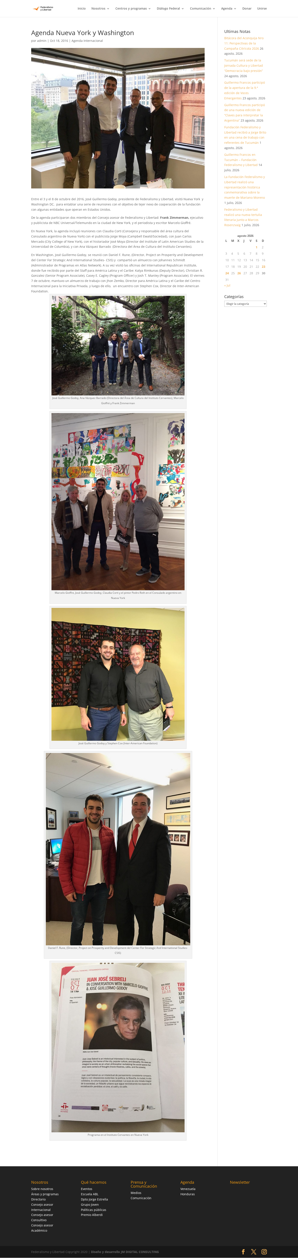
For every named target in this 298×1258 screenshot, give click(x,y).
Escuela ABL (89, 1194)
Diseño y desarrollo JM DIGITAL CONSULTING (125, 1252)
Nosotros (98, 8)
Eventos (86, 1189)
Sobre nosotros (42, 1189)
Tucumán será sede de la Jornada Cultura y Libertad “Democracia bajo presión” (243, 65)
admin (41, 41)
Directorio (38, 1199)
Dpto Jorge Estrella (94, 1199)
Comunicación (200, 8)
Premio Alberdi (92, 1215)
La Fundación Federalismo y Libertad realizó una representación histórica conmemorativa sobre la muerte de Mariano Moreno (244, 187)
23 (263, 266)
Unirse (262, 8)
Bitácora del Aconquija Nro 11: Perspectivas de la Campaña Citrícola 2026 (244, 43)
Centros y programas (131, 8)
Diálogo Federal (168, 8)
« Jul (227, 285)
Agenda (226, 8)
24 (227, 273)
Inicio (82, 8)
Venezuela (187, 1189)
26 (239, 273)
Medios (136, 1193)
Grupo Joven (90, 1204)
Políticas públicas (93, 1210)
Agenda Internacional (87, 41)
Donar (247, 8)
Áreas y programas (45, 1194)
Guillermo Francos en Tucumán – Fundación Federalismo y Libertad (241, 160)
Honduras (187, 1194)
